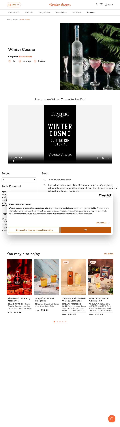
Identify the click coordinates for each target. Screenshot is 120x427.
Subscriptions (61, 12)
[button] (97, 5)
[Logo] (60, 4)
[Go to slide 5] (65, 321)
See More (108, 254)
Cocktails (29, 12)
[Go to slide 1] (54, 321)
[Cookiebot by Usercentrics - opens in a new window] (100, 196)
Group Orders (44, 12)
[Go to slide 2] (57, 321)
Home (9, 19)
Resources (91, 12)
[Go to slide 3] (60, 321)
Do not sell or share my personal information (34, 230)
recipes (15, 19)
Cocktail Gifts (14, 12)
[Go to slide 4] (62, 321)
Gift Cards (77, 12)
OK (85, 230)
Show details (101, 223)
